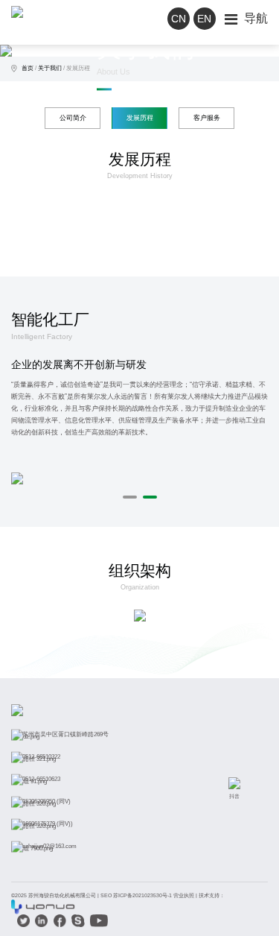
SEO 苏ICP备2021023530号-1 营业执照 (147, 895)
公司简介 (73, 117)
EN (204, 19)
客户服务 (206, 117)
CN (178, 19)
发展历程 (78, 68)
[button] (130, 497)
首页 (27, 68)
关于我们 (50, 68)
